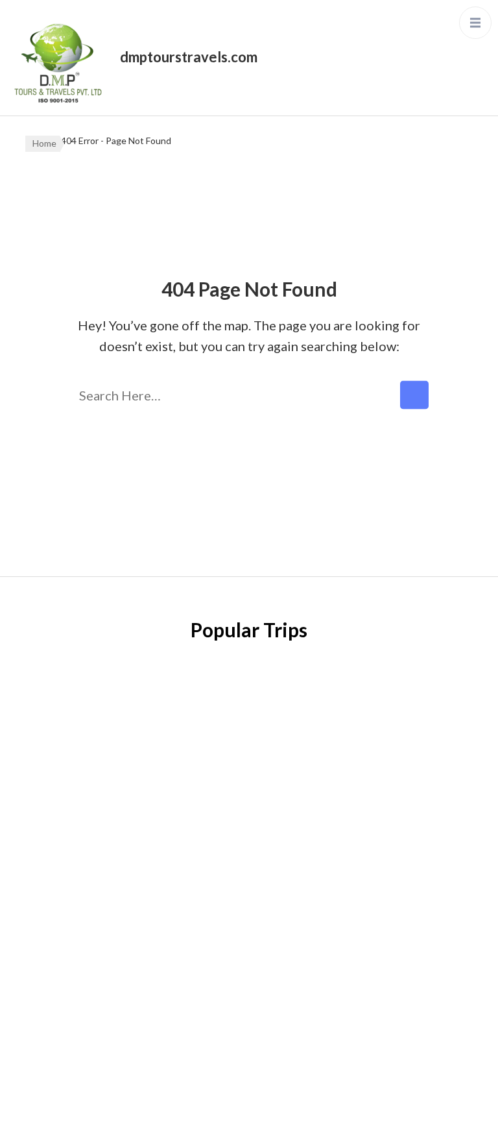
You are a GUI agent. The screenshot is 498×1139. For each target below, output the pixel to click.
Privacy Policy (60, 827)
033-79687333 (328, 829)
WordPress (348, 1115)
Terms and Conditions (80, 905)
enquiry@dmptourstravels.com (369, 862)
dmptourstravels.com (188, 57)
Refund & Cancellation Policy (98, 866)
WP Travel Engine (206, 1115)
